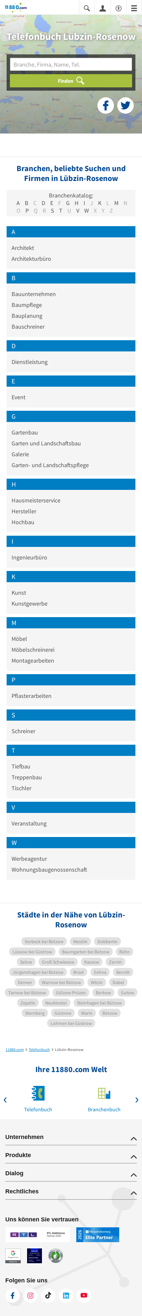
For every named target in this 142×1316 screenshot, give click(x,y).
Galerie (20, 454)
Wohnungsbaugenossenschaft (49, 869)
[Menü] (134, 8)
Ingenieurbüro (29, 557)
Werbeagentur (29, 858)
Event (18, 397)
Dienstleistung (30, 362)
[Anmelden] (102, 8)
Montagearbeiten (33, 660)
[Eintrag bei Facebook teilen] (105, 105)
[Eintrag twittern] (125, 105)
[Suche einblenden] (87, 8)
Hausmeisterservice (36, 500)
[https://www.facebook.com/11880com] (12, 1295)
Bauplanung (27, 315)
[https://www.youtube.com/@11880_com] (84, 1295)
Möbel (19, 639)
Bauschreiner (28, 326)
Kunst (19, 592)
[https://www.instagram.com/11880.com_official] (30, 1295)
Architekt (23, 248)
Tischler (21, 788)
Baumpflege (27, 305)
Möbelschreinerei (33, 649)
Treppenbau (27, 777)
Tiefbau (21, 766)
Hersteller (24, 511)
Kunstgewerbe (30, 603)
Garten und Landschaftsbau (46, 443)
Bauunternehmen (34, 294)
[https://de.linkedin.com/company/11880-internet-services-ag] (66, 1295)
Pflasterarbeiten (32, 696)
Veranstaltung (29, 823)
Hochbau (23, 522)
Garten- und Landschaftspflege (50, 465)
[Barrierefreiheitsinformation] (119, 8)
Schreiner (23, 731)
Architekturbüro (31, 258)
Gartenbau (25, 432)
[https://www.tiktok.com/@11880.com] (48, 1295)
